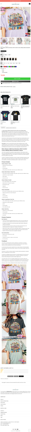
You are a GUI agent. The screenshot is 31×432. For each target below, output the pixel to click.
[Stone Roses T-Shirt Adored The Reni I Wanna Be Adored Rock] (25, 99)
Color (1, 64)
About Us (2, 399)
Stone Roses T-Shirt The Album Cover (15, 106)
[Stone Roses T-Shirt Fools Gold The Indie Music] (15, 115)
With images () (11, 376)
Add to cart (17, 78)
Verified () (16, 376)
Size (1, 61)
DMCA (2, 415)
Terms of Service (3, 404)
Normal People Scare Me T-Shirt (5, 106)
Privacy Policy (3, 402)
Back (3, 71)
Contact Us (2, 410)
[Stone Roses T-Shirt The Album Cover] (15, 99)
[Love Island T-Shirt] (5, 115)
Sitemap (2, 405)
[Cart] (29, 4)
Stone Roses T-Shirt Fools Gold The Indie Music (15, 122)
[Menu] (1, 4)
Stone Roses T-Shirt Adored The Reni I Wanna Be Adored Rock (25, 106)
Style (2, 56)
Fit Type (2, 52)
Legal (1, 417)
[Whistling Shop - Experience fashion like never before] (15, 4)
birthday (2, 46)
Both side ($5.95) (4, 72)
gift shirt (14, 86)
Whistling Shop (9, 391)
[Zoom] (1, 36)
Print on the (2, 68)
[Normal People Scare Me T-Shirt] (5, 99)
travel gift (6, 46)
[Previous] (2, 22)
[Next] (29, 22)
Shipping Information (4, 412)
